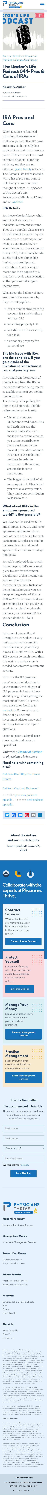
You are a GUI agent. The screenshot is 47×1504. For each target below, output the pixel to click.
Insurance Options (19, 989)
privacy (25, 1165)
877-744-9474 (16, 1486)
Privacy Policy (18, 1491)
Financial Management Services (23, 1034)
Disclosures (29, 1491)
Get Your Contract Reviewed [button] (20, 788)
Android (17, 202)
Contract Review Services (23, 942)
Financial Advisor (30, 752)
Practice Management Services (23, 1077)
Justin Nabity (23, 169)
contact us (9, 710)
